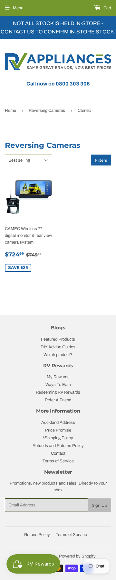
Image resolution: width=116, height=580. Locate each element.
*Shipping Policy (58, 438)
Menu (18, 8)
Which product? (58, 354)
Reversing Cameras (47, 110)
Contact (58, 453)
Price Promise (58, 430)
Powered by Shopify (77, 556)
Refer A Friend (58, 400)
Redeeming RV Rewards (58, 392)
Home (10, 110)
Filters (101, 160)
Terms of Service (58, 461)
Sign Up (99, 505)
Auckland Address (58, 422)
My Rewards (58, 377)
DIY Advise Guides (58, 347)
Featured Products (58, 339)
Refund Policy (37, 534)
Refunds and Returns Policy (58, 445)
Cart (106, 8)
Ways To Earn (58, 384)
